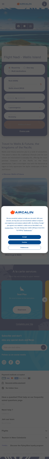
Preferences (24, 247)
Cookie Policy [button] (9, 228)
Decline (24, 242)
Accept (24, 237)
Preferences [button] (28, 230)
